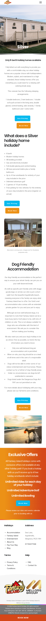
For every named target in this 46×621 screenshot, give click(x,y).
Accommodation (13, 533)
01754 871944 (30, 544)
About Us (10, 542)
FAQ (29, 562)
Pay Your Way (12, 545)
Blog (8, 548)
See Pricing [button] (22, 118)
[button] (40, 2)
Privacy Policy (12, 562)
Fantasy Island (12, 536)
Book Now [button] (23, 125)
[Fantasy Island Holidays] (7, 2)
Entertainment (12, 539)
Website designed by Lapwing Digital (26, 613)
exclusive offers (14, 465)
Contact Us (32, 565)
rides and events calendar (30, 510)
